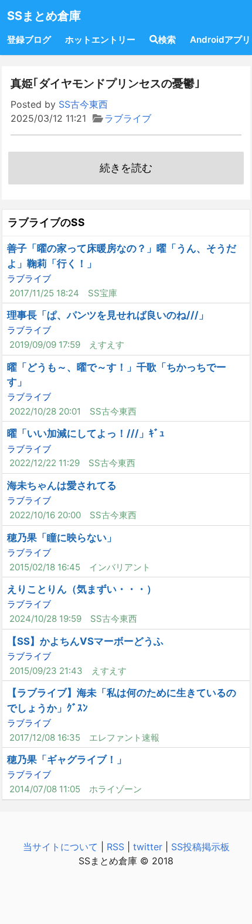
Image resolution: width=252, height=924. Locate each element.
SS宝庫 (102, 293)
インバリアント (120, 567)
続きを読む (126, 168)
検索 (167, 39)
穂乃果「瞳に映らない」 (62, 537)
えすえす (106, 344)
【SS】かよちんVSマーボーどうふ (85, 641)
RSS (115, 847)
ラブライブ (127, 118)
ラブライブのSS (46, 222)
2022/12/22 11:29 (44, 462)
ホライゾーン (115, 789)
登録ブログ (29, 39)
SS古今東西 (83, 104)
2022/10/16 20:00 (45, 515)
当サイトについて (60, 847)
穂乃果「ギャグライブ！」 (67, 759)
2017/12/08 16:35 (44, 737)
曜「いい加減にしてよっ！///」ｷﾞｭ (86, 433)
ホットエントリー (100, 39)
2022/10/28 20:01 (45, 411)
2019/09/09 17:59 (44, 344)
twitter (147, 847)
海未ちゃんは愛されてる (62, 485)
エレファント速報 (124, 737)
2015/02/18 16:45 (44, 567)
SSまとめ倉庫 (44, 16)
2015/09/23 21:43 (46, 670)
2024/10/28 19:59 (45, 618)
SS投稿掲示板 (200, 847)
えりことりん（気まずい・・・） (81, 589)
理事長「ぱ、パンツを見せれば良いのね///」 (108, 315)
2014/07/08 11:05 (44, 789)
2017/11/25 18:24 (44, 293)
